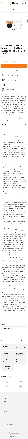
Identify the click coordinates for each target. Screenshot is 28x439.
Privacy (5, 411)
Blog (4, 405)
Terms (4, 414)
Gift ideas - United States (8, 8)
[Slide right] (17, 40)
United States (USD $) (13, 427)
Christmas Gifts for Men (18, 10)
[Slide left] (10, 40)
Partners (5, 408)
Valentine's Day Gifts (6, 367)
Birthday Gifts (20, 347)
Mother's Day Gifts (20, 360)
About (4, 398)
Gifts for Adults (5, 360)
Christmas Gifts (5, 10)
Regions (5, 401)
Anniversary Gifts (6, 347)
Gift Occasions (21, 8)
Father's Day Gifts (20, 354)
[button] (1, 3)
